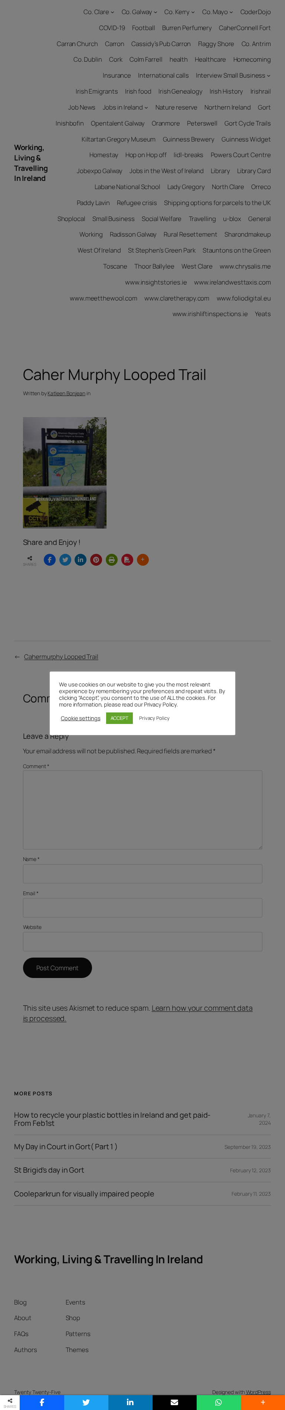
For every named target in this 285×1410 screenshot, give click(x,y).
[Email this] (175, 1402)
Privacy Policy (154, 718)
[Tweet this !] (86, 1402)
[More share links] (263, 1402)
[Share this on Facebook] (42, 1402)
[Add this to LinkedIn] (130, 1402)
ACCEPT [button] (119, 718)
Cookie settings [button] (81, 718)
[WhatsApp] (219, 1402)
